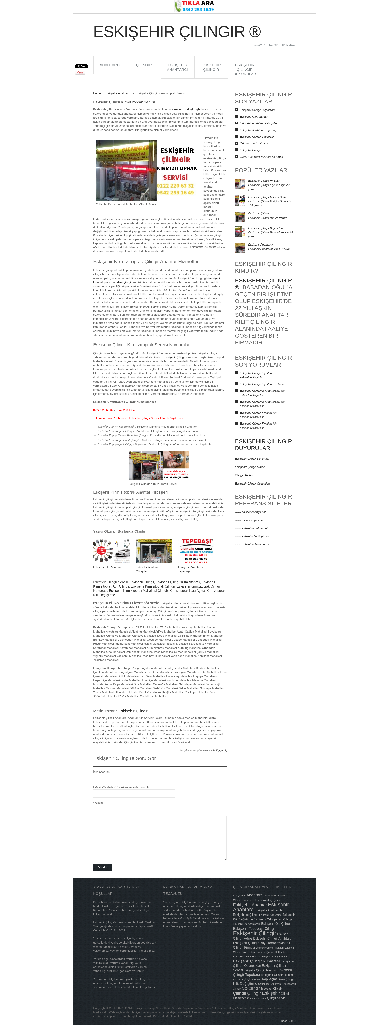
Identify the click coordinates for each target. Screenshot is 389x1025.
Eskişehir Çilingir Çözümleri (252, 483)
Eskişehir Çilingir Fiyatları (264, 180)
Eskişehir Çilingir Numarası (256, 961)
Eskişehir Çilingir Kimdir (250, 467)
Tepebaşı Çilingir (271, 988)
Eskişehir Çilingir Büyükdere (258, 110)
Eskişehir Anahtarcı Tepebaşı (258, 130)
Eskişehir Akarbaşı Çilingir (267, 900)
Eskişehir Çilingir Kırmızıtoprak (178, 582)
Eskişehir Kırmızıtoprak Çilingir (153, 586)
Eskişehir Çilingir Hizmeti (247, 956)
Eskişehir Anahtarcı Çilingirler (258, 123)
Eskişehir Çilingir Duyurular (244, 69)
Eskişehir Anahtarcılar (269, 910)
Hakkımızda (288, 45)
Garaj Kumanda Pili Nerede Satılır (261, 156)
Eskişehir (247, 900)
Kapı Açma (270, 979)
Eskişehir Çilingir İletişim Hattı (267, 197)
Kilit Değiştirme (245, 984)
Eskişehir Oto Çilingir (276, 923)
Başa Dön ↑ (288, 1020)
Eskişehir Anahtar (250, 904)
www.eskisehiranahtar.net (251, 528)
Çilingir (144, 65)
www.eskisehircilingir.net (250, 512)
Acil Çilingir (239, 895)
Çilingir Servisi (117, 582)
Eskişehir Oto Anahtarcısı (246, 924)
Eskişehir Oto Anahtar (107, 567)
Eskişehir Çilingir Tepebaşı (257, 136)
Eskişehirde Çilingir (245, 914)
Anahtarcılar (271, 895)
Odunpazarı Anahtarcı (254, 143)
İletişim (273, 45)
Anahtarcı (110, 65)
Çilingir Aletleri (244, 475)
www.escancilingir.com (249, 520)
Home (97, 93)
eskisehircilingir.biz (216, 750)
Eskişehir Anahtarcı (177, 67)
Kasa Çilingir (286, 979)
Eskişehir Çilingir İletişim (277, 974)
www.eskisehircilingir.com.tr (252, 544)
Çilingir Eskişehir (263, 993)
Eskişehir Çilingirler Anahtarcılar (260, 390)
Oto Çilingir (251, 988)
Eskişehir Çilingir (211, 67)
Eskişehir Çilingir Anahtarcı (272, 938)
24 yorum (267, 217)
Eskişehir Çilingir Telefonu (260, 970)
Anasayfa (259, 45)
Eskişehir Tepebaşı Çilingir (254, 928)
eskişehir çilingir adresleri (247, 979)
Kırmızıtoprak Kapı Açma (187, 590)
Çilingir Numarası (256, 998)
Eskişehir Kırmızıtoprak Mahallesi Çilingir (138, 590)
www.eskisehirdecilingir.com (252, 536)
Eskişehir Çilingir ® (176, 32)
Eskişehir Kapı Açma (270, 914)
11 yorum (269, 248)
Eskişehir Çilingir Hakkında (270, 952)
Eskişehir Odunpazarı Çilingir (273, 919)
